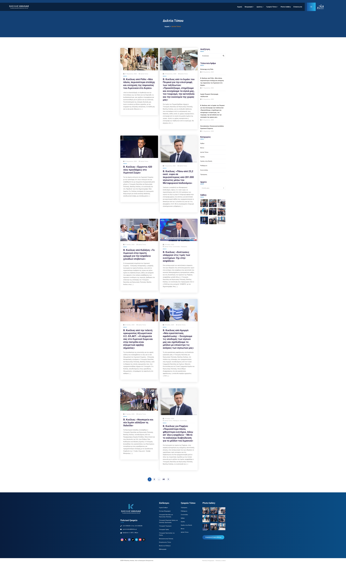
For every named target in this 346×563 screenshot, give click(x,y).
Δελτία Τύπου (144, 74)
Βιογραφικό (249, 7)
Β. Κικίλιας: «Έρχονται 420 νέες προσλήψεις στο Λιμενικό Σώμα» (137, 169)
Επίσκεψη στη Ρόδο (206, 69)
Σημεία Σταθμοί (163, 507)
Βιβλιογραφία (162, 549)
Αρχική (239, 7)
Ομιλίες (202, 157)
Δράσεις (259, 7)
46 (164, 479)
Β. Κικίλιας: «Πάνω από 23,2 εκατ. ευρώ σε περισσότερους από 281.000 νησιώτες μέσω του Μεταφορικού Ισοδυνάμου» (178, 177)
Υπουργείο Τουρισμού (165, 526)
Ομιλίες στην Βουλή (206, 161)
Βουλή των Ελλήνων (165, 545)
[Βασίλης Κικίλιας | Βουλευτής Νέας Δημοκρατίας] (19, 7)
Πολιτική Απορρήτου (208, 560)
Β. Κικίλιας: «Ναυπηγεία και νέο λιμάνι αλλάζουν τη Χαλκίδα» (138, 422)
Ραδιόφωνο (176, 420)
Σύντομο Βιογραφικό (165, 511)
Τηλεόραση (184, 246)
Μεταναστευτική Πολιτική (166, 538)
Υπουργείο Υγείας (164, 529)
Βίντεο (202, 148)
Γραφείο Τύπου (271, 7)
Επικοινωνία (297, 7)
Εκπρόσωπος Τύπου (165, 542)
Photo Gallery (286, 7)
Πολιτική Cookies (220, 560)
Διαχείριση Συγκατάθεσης (213, 537)
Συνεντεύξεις (176, 246)
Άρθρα (202, 143)
